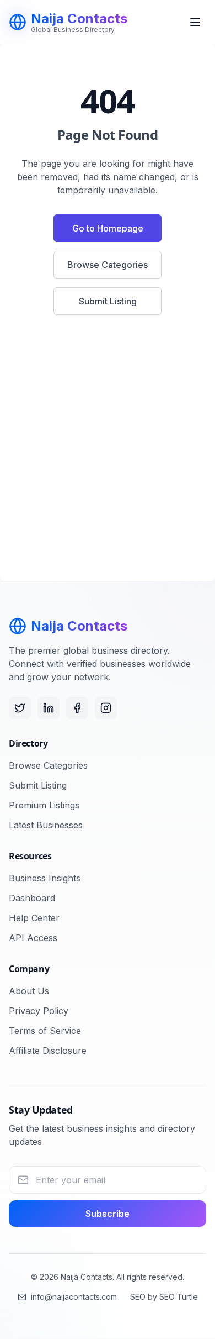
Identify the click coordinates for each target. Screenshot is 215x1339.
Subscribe (107, 1213)
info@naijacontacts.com (74, 1296)
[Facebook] (77, 708)
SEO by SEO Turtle (164, 1296)
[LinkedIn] (48, 708)
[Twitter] (20, 708)
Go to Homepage (107, 228)
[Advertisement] (107, 455)
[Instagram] (106, 708)
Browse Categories (107, 264)
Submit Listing (108, 301)
